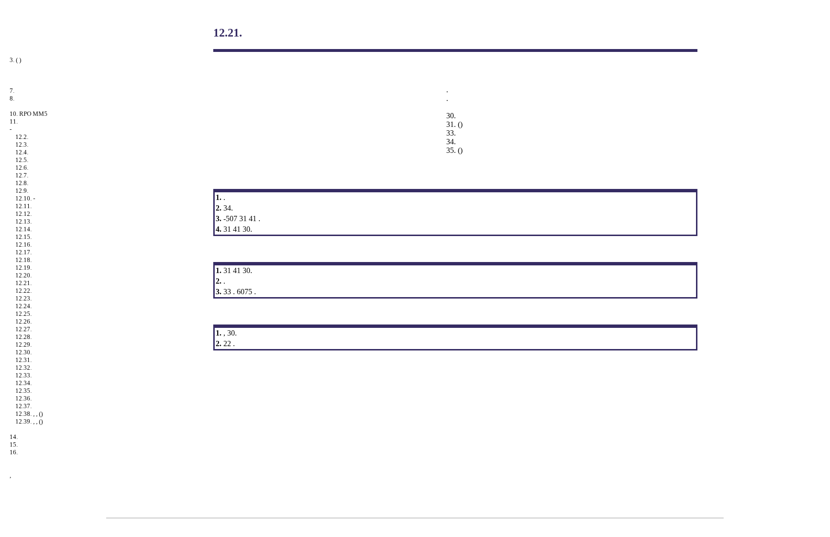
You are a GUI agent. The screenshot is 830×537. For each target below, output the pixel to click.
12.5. (21, 159)
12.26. (23, 321)
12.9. (21, 190)
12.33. (23, 375)
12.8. (21, 183)
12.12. (23, 213)
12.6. (21, 167)
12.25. (23, 313)
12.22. (23, 290)
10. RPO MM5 (29, 113)
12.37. (23, 406)
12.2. (21, 136)
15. (14, 444)
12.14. (23, 229)
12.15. (23, 236)
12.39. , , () (29, 421)
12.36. (23, 398)
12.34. (23, 383)
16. (14, 452)
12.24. (23, 306)
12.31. (23, 359)
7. (12, 90)
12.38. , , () (29, 413)
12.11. (23, 206)
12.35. (23, 390)
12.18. (23, 259)
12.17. (23, 252)
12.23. (23, 298)
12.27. (23, 329)
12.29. (23, 344)
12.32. (23, 367)
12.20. (23, 275)
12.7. (21, 175)
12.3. (21, 144)
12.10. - (25, 198)
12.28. (23, 336)
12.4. (21, 152)
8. (12, 98)
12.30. (23, 352)
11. (14, 121)
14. (14, 436)
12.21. (23, 283)
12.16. (23, 244)
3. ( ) (15, 59)
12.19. (23, 267)
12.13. (23, 221)
